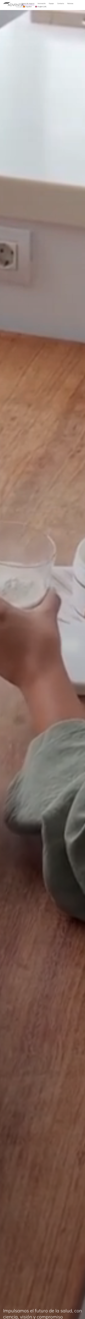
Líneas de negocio (27, 3)
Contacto (60, 3)
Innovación (42, 3)
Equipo (51, 3)
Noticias (70, 3)
